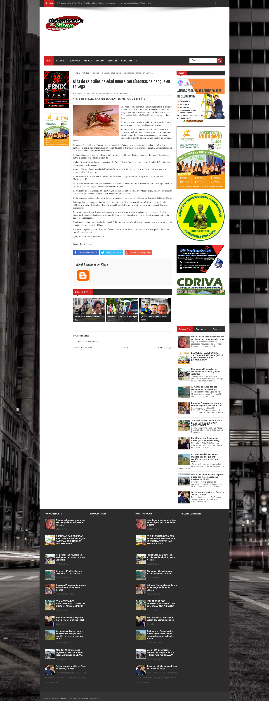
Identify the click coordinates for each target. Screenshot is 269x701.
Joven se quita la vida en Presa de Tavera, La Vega (71, 667)
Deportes (112, 60)
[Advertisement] (168, 34)
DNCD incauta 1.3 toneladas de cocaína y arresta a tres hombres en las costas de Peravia (95, 3)
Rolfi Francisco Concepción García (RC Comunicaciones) (70, 618)
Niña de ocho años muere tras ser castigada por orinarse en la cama (70, 522)
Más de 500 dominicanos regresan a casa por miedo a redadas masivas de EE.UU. (69, 652)
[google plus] (222, 3)
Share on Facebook (88, 252)
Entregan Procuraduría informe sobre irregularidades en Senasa (71, 587)
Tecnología (74, 60)
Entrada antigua (165, 347)
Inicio (125, 347)
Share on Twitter (114, 252)
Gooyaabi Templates (90, 698)
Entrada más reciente (82, 347)
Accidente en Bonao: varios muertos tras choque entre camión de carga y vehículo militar (69, 635)
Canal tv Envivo (129, 60)
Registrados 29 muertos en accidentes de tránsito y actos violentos (70, 557)
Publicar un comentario (87, 342)
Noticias (60, 60)
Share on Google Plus (141, 252)
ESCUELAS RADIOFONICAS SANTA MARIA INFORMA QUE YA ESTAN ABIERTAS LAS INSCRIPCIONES (70, 540)
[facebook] (216, 3)
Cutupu (100, 60)
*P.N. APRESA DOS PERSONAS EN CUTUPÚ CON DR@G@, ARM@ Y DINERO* (70, 603)
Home (49, 60)
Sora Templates (60, 698)
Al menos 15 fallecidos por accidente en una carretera (69, 572)
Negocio (88, 60)
